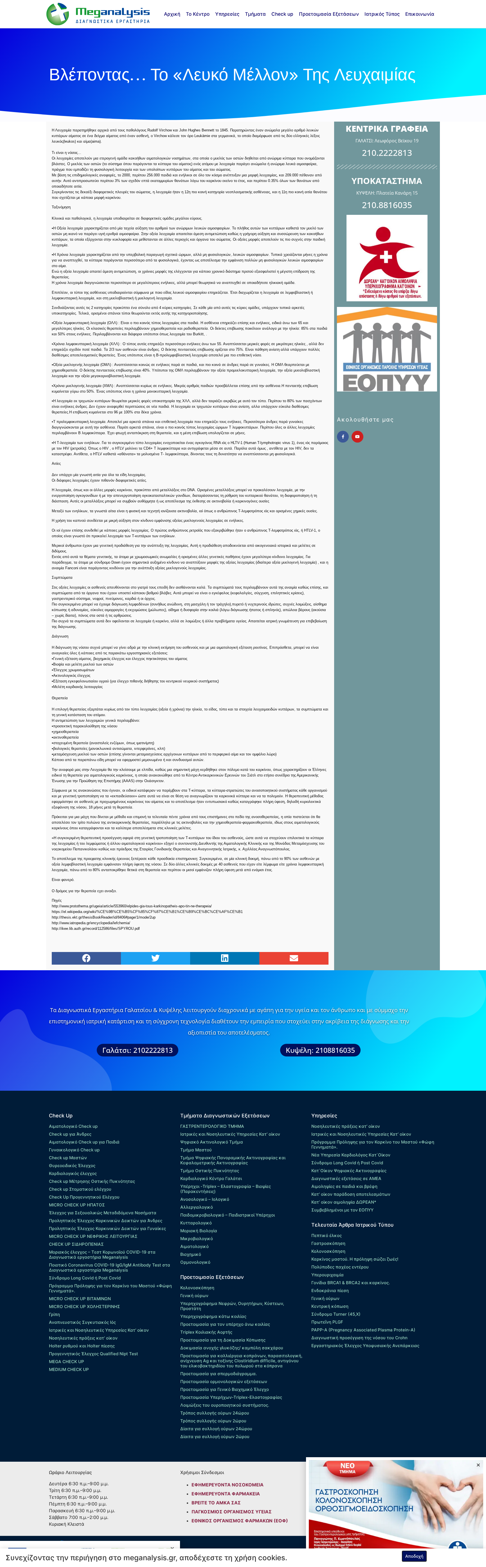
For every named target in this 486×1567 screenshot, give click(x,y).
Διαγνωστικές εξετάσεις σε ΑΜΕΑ (346, 1178)
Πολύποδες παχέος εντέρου (340, 1267)
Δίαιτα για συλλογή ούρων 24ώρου (216, 1428)
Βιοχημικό (190, 1254)
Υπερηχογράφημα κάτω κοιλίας (213, 1316)
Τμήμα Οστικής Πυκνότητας (209, 1170)
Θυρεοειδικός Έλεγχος (72, 1165)
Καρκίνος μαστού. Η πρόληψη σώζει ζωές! (354, 1259)
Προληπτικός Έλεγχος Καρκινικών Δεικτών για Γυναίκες (107, 1228)
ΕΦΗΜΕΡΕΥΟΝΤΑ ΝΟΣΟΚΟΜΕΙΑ (228, 1485)
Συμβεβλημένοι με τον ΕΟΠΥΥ (342, 1210)
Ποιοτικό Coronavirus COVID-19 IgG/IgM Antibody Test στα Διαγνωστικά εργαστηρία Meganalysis (109, 1267)
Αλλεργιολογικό (196, 1207)
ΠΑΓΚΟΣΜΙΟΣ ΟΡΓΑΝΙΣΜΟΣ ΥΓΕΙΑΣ (232, 1511)
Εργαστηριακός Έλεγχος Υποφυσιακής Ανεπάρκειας (365, 1345)
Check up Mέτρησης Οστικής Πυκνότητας (92, 1181)
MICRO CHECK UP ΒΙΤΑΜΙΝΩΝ (80, 1298)
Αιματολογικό (194, 1246)
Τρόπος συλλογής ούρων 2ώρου (213, 1420)
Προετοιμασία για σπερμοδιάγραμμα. (218, 1373)
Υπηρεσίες (227, 14)
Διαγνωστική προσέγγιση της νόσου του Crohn (359, 1337)
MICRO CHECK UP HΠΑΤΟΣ (77, 1205)
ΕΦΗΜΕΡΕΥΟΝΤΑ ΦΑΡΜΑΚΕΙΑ (226, 1494)
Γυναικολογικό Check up (74, 1150)
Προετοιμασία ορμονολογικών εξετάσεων (223, 1381)
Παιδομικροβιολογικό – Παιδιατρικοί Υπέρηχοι (227, 1215)
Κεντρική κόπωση (329, 1306)
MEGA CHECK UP (66, 1361)
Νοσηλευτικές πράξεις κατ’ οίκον (83, 1338)
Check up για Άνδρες (70, 1134)
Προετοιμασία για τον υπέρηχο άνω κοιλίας (225, 1324)
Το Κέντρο (198, 14)
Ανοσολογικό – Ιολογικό (204, 1199)
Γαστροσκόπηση (328, 1243)
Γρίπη (54, 1314)
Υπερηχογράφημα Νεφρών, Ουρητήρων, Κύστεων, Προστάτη (232, 1306)
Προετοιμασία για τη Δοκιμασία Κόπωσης (223, 1340)
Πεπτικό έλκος (326, 1235)
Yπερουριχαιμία (327, 1274)
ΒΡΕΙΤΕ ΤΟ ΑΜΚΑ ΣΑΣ (216, 1502)
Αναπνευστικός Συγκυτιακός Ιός (82, 1322)
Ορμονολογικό (195, 1262)
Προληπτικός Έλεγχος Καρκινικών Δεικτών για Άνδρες (105, 1220)
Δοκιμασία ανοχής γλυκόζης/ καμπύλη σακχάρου (231, 1347)
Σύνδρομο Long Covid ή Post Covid (85, 1278)
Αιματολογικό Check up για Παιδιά (84, 1142)
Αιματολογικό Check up (73, 1126)
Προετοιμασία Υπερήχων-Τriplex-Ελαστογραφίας (231, 1397)
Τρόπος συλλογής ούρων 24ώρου (214, 1413)
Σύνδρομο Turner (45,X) (336, 1314)
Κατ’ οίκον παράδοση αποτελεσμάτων (350, 1194)
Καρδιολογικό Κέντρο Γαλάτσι (211, 1178)
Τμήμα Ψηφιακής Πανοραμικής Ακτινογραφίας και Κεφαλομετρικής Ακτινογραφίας (232, 1160)
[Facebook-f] (343, 437)
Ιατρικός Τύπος (382, 14)
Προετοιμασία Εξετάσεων (329, 14)
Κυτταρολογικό (196, 1223)
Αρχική (172, 14)
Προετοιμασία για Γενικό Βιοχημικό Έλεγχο (224, 1389)
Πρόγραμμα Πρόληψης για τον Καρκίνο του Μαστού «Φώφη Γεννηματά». (110, 1288)
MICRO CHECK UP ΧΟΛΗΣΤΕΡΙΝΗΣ (84, 1306)
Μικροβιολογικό (196, 1238)
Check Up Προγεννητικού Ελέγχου (84, 1197)
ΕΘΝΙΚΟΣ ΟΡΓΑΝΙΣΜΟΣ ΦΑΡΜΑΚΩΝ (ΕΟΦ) (240, 1520)
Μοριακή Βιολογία (198, 1230)
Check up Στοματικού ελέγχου (80, 1189)
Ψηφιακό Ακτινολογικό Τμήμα (211, 1142)
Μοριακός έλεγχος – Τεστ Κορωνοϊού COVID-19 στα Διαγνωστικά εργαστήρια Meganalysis (102, 1254)
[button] (86, 958)
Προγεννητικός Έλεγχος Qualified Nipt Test (93, 1353)
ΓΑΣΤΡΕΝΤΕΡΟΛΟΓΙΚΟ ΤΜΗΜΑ (212, 1126)
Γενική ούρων (194, 1295)
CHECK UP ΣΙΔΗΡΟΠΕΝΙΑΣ (76, 1244)
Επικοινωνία (419, 14)
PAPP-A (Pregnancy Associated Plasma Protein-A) (363, 1330)
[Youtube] (357, 437)
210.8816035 (387, 205)
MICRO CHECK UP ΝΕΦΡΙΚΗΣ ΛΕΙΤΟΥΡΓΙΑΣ (93, 1236)
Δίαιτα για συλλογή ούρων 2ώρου (214, 1436)
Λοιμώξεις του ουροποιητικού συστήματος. (224, 1405)
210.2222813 (387, 152)
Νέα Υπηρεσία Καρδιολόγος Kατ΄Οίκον (350, 1155)
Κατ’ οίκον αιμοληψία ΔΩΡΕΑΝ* (343, 1202)
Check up (282, 14)
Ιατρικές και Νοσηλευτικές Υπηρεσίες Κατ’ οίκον (99, 1330)
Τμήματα (255, 14)
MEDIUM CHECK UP (69, 1369)
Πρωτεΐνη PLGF (327, 1322)
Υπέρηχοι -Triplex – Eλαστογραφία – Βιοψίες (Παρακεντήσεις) (225, 1189)
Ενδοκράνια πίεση (330, 1290)
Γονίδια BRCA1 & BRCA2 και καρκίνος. (350, 1282)
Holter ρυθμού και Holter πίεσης (82, 1346)
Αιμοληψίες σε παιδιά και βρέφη (344, 1186)
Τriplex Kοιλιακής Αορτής (206, 1332)
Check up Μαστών (68, 1157)
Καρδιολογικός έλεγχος (73, 1173)
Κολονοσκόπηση (197, 1287)
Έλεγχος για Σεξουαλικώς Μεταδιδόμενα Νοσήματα (102, 1212)
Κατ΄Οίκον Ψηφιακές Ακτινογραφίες (348, 1170)
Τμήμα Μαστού (196, 1150)
